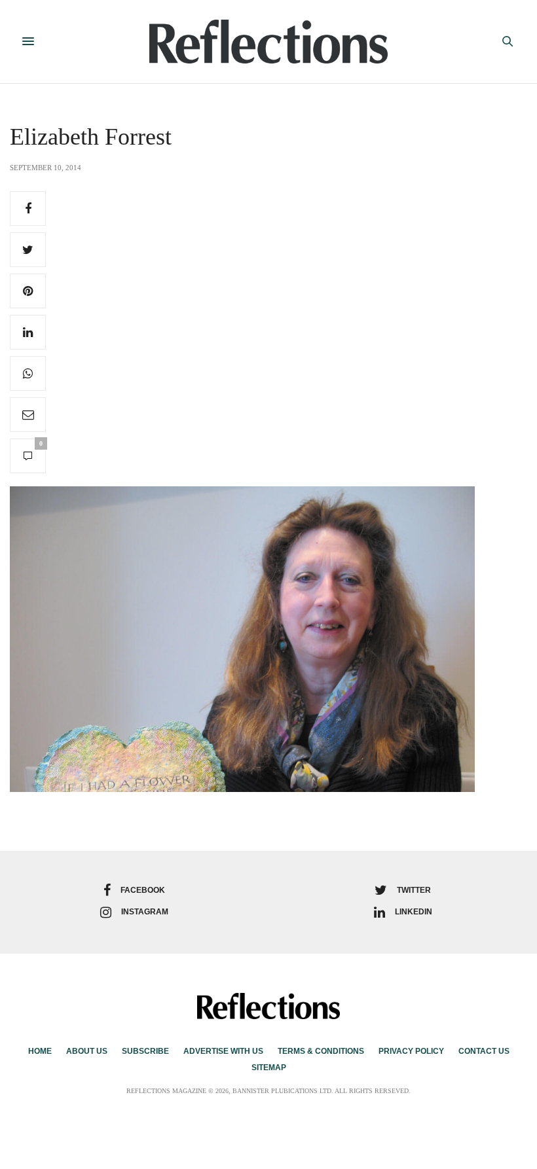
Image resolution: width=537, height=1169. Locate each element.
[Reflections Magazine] (268, 41)
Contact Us (483, 1051)
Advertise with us (223, 1051)
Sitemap (268, 1067)
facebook (142, 890)
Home (40, 1051)
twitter (414, 890)
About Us (86, 1051)
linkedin (413, 911)
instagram (144, 911)
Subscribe (145, 1051)
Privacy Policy (411, 1051)
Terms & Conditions (321, 1051)
